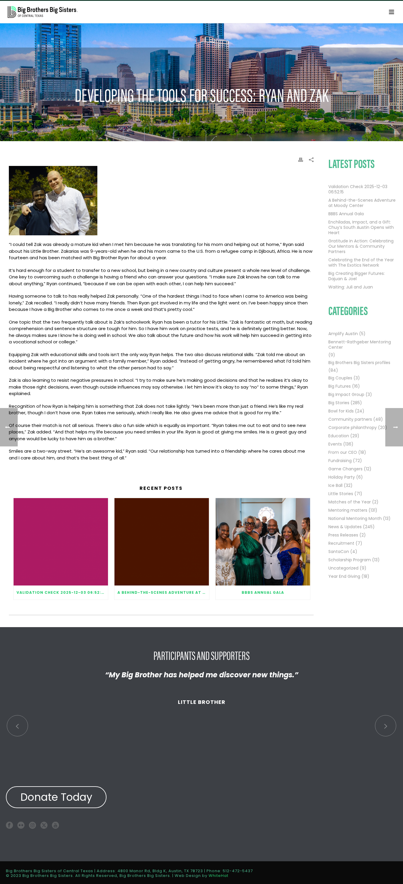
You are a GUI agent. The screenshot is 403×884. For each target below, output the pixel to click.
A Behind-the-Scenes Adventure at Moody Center (163, 592)
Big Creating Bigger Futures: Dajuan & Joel (356, 276)
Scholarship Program (349, 559)
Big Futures (339, 386)
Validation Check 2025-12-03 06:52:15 (61, 592)
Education (338, 435)
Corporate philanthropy (352, 427)
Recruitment (341, 543)
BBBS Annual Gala (263, 592)
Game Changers (345, 469)
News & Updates (345, 526)
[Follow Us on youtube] (55, 825)
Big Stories (338, 402)
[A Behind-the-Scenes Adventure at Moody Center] (161, 541)
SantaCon (338, 551)
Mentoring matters (347, 510)
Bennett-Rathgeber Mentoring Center (359, 344)
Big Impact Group (346, 394)
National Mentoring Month (355, 518)
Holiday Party (341, 477)
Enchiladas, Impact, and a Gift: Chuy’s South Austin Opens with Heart (361, 227)
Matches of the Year (349, 502)
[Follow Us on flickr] (20, 825)
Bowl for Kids (341, 411)
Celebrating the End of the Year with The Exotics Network (361, 262)
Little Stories (340, 493)
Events (335, 444)
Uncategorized (343, 568)
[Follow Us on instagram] (32, 825)
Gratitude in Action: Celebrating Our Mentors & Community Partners (361, 246)
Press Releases (343, 535)
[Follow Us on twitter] (43, 825)
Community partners (350, 419)
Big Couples (340, 378)
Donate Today (56, 797)
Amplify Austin (343, 333)
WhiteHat (218, 875)
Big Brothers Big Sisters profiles (359, 362)
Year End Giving (344, 576)
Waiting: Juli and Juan (350, 287)
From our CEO (342, 452)
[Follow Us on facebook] (9, 825)
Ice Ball (335, 485)
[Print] (300, 159)
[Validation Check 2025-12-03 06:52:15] (61, 541)
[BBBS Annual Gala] (263, 541)
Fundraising (340, 460)
